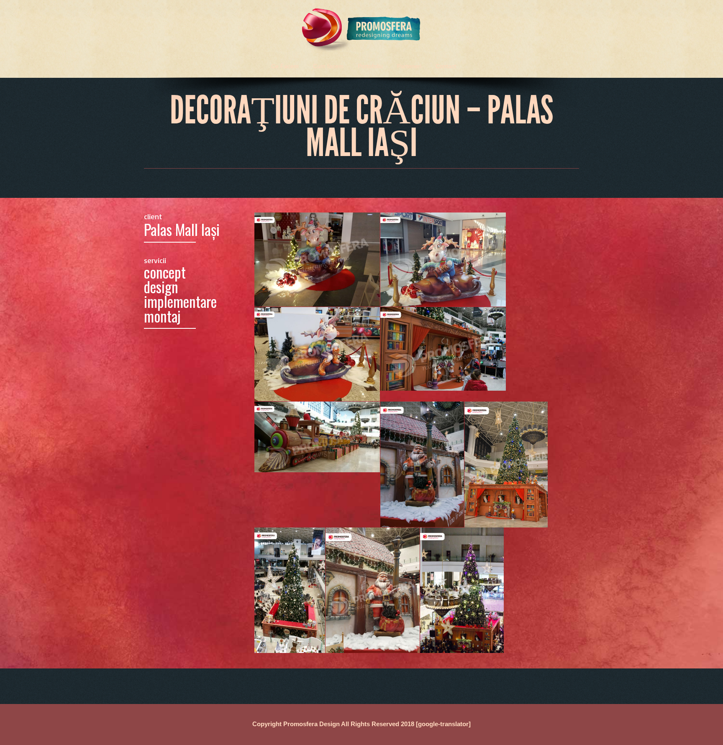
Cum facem (328, 66)
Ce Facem (285, 66)
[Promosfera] (361, 26)
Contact (446, 66)
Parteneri (409, 66)
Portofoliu (370, 66)
